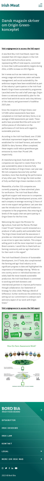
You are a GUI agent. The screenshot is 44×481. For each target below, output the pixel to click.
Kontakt (7, 444)
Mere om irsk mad (13, 459)
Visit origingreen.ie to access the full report (21, 49)
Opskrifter (9, 420)
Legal (5, 451)
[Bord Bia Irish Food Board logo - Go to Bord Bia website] (11, 412)
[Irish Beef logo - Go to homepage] (10, 5)
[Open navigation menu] (40, 5)
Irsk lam (7, 436)
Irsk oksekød (10, 428)
